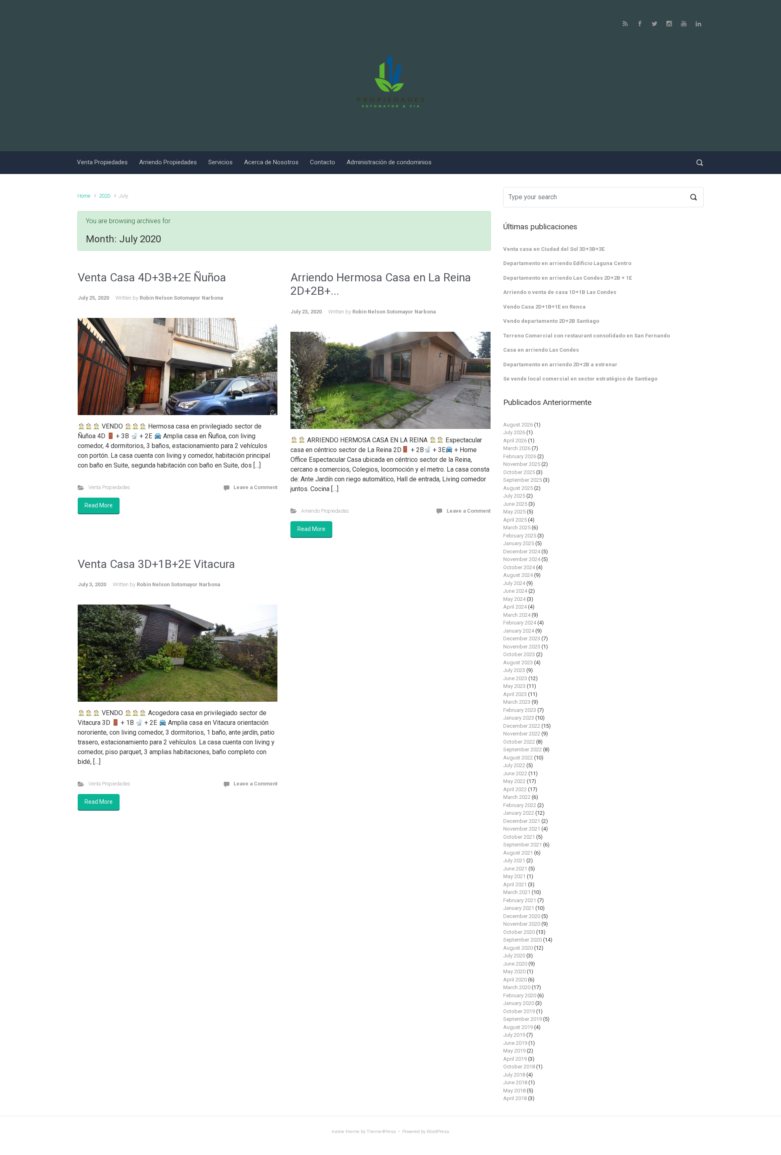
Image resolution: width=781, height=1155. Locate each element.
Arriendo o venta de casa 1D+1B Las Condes (559, 292)
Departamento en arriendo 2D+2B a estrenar (560, 364)
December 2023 (521, 638)
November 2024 (521, 559)
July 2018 (514, 1075)
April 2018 (515, 1098)
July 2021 (514, 860)
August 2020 (518, 948)
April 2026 (515, 440)
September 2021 (522, 845)
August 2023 (518, 662)
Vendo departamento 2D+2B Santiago (551, 321)
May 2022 (514, 781)
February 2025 (519, 536)
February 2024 (519, 623)
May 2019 (514, 1051)
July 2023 (514, 670)
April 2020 (515, 980)
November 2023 (521, 647)
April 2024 (515, 607)
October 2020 (519, 932)
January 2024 (518, 631)
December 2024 (521, 551)
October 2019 (519, 1011)
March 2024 (516, 615)
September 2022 (522, 749)
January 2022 (518, 813)
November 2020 (521, 924)
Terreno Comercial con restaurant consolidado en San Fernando (586, 336)
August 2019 (518, 1027)
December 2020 (521, 916)
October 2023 (519, 654)
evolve (338, 1131)
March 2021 (516, 892)
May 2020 (514, 971)
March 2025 (516, 527)
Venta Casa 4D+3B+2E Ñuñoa (152, 277)
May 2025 (514, 512)
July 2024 (514, 583)
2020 (104, 196)
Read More (99, 505)
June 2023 (515, 678)
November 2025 (521, 464)
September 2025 (522, 480)
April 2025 (515, 520)
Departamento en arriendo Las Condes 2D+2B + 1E (567, 278)
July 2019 (514, 1035)
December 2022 (521, 726)
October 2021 (519, 837)
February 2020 (519, 995)
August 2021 (518, 853)
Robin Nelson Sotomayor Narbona (181, 298)
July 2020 (514, 956)
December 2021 (521, 821)
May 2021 (514, 876)
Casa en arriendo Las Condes (541, 350)
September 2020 (522, 940)
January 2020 (518, 1003)
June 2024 (515, 591)
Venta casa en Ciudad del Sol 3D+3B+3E (553, 249)
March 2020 (516, 987)
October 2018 (519, 1067)
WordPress (438, 1131)
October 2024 (519, 567)
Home (83, 196)
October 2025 (519, 472)
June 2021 (515, 869)
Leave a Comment (255, 487)
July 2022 (514, 765)
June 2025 (515, 504)
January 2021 (518, 908)
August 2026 (518, 425)
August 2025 (518, 488)
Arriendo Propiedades (325, 511)
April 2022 (515, 789)
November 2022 (521, 734)
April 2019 (515, 1059)
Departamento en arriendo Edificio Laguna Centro (567, 263)
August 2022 (518, 758)
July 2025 (514, 496)
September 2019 (522, 1019)
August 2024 (518, 575)
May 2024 (514, 599)
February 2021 (519, 900)
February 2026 (519, 456)
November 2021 (521, 829)
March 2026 (516, 448)
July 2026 (514, 432)
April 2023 (515, 694)
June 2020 (515, 964)
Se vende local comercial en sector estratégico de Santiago (580, 379)
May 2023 (514, 686)
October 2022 (519, 742)
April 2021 (515, 884)
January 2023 (518, 718)
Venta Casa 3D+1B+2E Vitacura (156, 564)
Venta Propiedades (109, 487)
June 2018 (515, 1082)
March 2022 (516, 797)
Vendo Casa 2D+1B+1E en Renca (544, 307)
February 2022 (519, 805)
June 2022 (515, 773)
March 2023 (516, 702)
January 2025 (518, 543)
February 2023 (519, 710)
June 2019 (515, 1043)
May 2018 (514, 1091)
